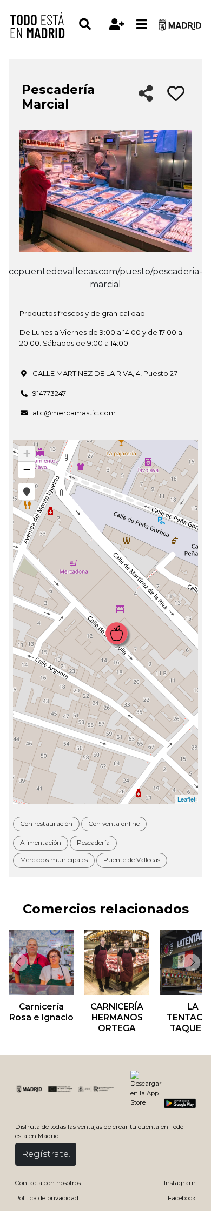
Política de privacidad (46, 1198)
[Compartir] (146, 94)
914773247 (49, 393)
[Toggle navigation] (141, 25)
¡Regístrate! (45, 1154)
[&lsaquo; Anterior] (18, 962)
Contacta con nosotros (48, 1183)
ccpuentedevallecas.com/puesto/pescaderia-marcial (105, 278)
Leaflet (186, 799)
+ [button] (26, 453)
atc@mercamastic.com (74, 412)
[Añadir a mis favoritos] (175, 94)
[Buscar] (91, 24)
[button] (26, 491)
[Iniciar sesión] (117, 24)
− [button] (26, 469)
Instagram (180, 1183)
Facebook (182, 1198)
